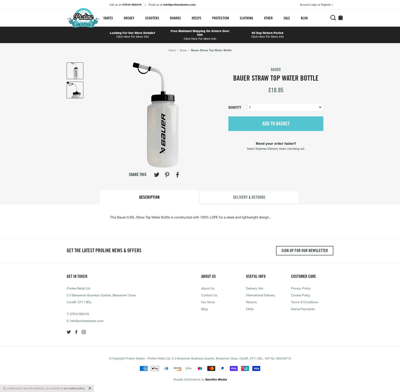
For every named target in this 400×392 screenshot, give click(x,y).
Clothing (246, 18)
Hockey (129, 18)
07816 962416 (79, 314)
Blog (304, 18)
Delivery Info (254, 288)
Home (172, 50)
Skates (108, 18)
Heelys (196, 18)
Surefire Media (216, 379)
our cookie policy (74, 388)
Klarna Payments (303, 309)
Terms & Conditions (304, 302)
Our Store (208, 302)
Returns (251, 302)
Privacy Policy (301, 288)
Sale (287, 18)
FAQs (250, 309)
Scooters (152, 18)
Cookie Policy (300, 295)
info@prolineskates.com (87, 321)
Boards (175, 18)
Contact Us (209, 295)
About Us (208, 288)
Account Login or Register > (316, 4)
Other (268, 18)
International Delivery (260, 295)
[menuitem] (108, 18)
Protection (220, 18)
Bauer (183, 50)
